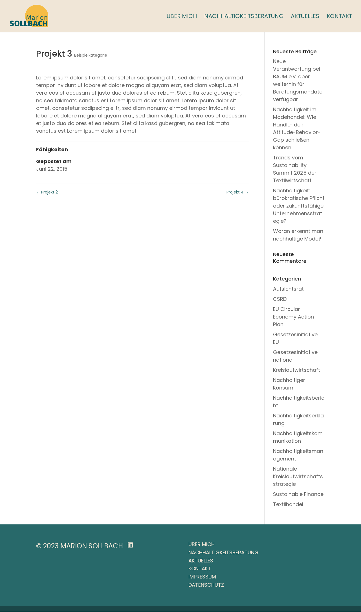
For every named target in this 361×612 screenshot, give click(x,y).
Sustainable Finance (298, 494)
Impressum (202, 576)
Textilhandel (288, 504)
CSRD (280, 298)
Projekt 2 (47, 192)
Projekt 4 (237, 192)
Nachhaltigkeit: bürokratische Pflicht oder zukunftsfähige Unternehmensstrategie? (299, 205)
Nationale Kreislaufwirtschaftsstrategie (298, 476)
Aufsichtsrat (288, 288)
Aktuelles (305, 17)
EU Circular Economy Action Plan (293, 317)
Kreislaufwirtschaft (296, 369)
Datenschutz (206, 584)
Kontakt (339, 17)
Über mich (182, 17)
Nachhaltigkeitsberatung (243, 17)
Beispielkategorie (90, 55)
